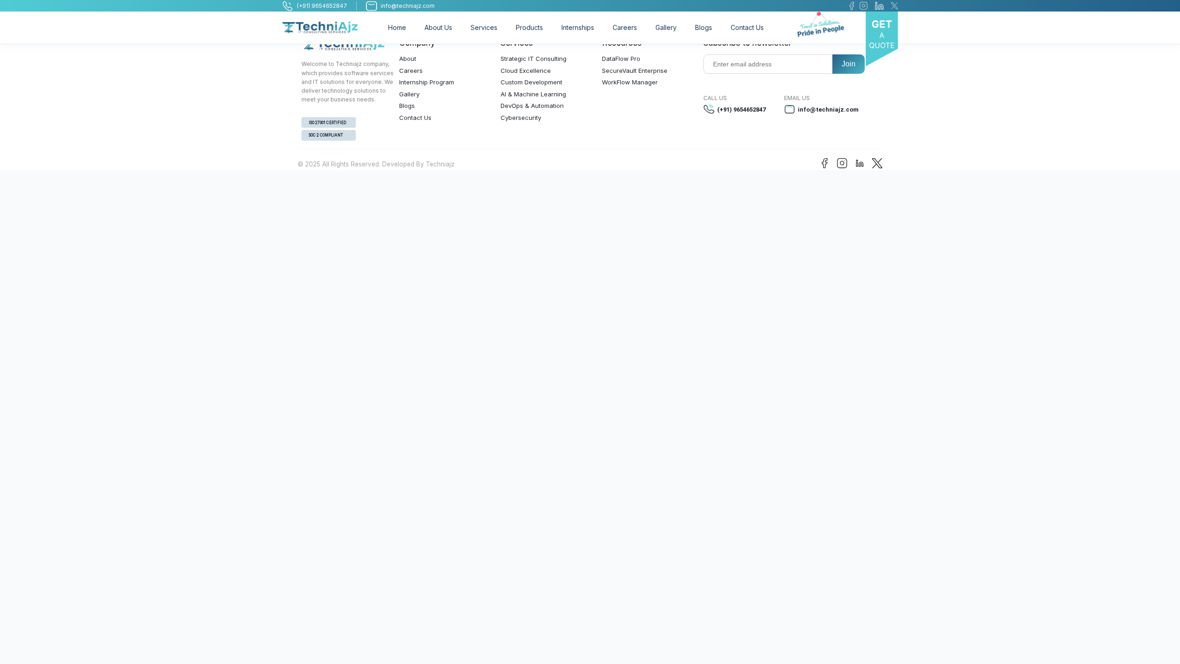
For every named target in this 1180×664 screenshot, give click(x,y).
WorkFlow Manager (630, 82)
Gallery (666, 27)
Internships (577, 27)
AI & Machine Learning (533, 94)
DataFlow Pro (621, 58)
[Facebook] (852, 6)
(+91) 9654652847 (741, 109)
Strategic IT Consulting (533, 58)
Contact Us (747, 27)
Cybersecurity (521, 117)
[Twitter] (894, 5)
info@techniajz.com (828, 109)
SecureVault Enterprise (634, 70)
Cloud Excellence (526, 70)
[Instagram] (863, 6)
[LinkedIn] (879, 6)
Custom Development (531, 82)
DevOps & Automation (532, 105)
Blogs (703, 27)
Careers (625, 27)
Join (849, 64)
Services (484, 27)
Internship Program (426, 82)
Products (529, 27)
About (407, 58)
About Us (438, 27)
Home (397, 27)
